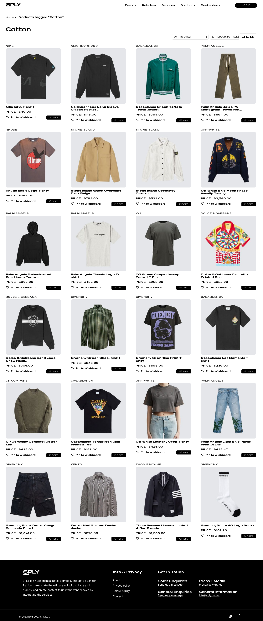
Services (168, 5)
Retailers (149, 5)
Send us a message (170, 584)
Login (246, 5)
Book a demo (211, 5)
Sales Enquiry (121, 591)
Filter (249, 36)
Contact (118, 596)
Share (53, 117)
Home (10, 17)
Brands (130, 5)
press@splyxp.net (210, 584)
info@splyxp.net (209, 595)
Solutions (188, 5)
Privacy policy (122, 585)
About (116, 580)
